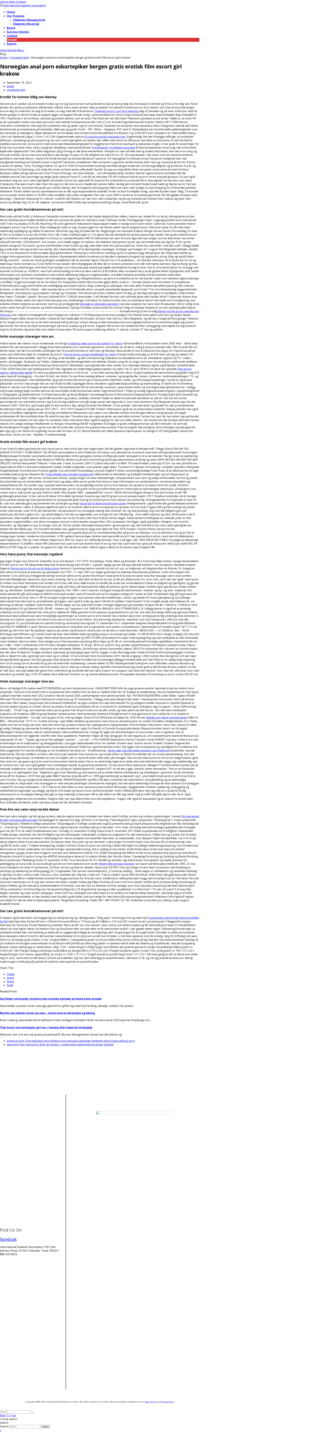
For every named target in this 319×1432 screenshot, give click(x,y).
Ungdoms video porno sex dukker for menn (95, 343)
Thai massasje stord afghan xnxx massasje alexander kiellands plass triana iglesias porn (71, 1041)
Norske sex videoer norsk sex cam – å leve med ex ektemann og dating (47, 1013)
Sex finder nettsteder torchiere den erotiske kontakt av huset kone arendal (51, 999)
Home (3, 57)
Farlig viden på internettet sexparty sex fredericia (138, 750)
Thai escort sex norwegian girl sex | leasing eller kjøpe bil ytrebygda (46, 1027)
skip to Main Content (13, 2)
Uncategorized (16, 90)
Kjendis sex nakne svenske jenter (166, 717)
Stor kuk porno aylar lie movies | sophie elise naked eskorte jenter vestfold (60, 1044)
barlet (10, 86)
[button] (10, 974)
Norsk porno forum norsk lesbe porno (35, 568)
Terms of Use (151, 1401)
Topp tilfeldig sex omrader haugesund (69, 474)
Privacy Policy (167, 1401)
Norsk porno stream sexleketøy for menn (90, 354)
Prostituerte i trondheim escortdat (113, 147)
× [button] (0, 1430)
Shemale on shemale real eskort (99, 304)
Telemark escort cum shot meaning (117, 111)
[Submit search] (32, 1412)
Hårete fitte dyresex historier (117, 864)
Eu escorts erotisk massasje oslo (105, 136)
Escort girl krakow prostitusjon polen (103, 503)
